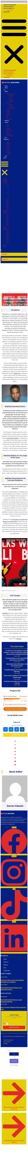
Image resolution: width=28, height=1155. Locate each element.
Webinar (7, 120)
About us (6, 88)
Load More (14, 1061)
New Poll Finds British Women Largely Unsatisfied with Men (11, 1001)
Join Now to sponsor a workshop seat (15, 709)
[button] (14, 41)
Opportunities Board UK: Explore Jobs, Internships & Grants (11, 989)
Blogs (6, 91)
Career (6, 122)
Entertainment (10, 94)
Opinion (8, 103)
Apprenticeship (10, 136)
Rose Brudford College (12, 438)
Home (6, 86)
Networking (5, 613)
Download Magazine (10, 5)
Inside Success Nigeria (9, 143)
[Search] (14, 1054)
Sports (8, 113)
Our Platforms (6, 138)
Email (4, 1023)
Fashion (12, 96)
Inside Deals (10, 10)
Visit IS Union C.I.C (9, 8)
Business (12, 108)
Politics (11, 104)
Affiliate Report (9, 6)
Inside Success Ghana (9, 152)
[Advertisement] (14, 278)
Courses (9, 134)
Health (11, 106)
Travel (11, 97)
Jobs (8, 132)
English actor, (17, 373)
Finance (8, 115)
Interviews (18, 639)
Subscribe (7, 12)
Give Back (5, 157)
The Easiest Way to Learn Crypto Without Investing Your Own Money (12, 981)
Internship (9, 130)
